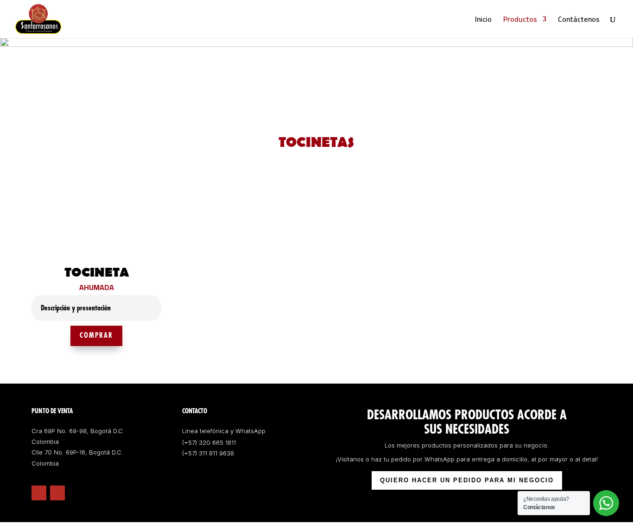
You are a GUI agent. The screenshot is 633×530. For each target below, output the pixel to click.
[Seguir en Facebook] (39, 493)
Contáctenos (579, 21)
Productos (520, 21)
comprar (96, 335)
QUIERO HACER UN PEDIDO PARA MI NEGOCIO (467, 480)
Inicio (483, 21)
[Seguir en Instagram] (57, 493)
